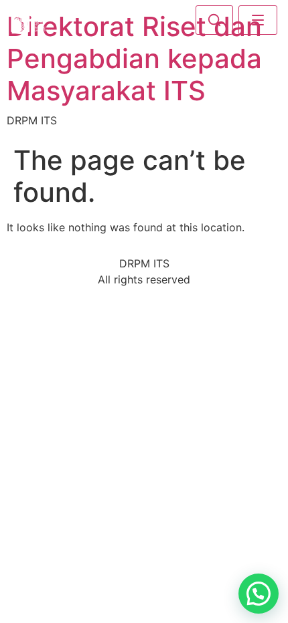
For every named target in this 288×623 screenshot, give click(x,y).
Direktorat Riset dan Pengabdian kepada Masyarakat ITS (134, 58)
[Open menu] (257, 20)
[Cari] (214, 20)
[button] (258, 594)
